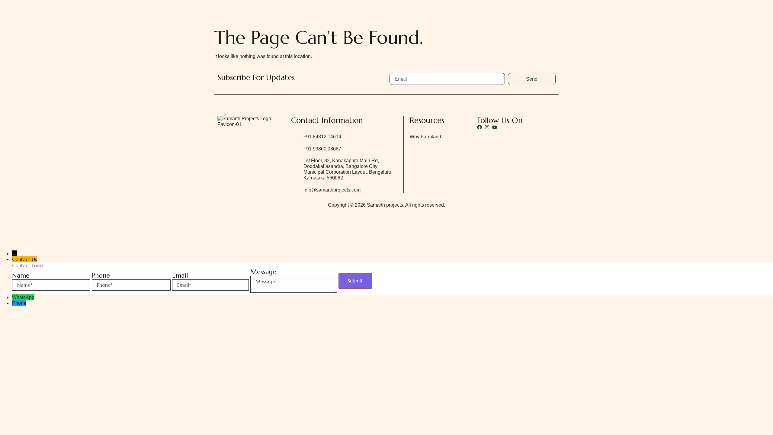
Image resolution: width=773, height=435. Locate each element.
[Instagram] (487, 127)
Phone (19, 303)
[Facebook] (479, 127)
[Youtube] (494, 127)
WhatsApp (23, 297)
